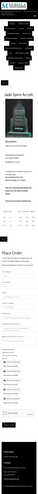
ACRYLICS (29, 28)
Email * (4, 293)
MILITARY (12, 63)
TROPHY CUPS (26, 33)
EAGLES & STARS (23, 63)
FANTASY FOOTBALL (26, 38)
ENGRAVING (28, 48)
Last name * (6, 282)
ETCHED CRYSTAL (11, 28)
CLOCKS (21, 28)
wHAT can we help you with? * (13, 336)
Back (5, 83)
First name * (6, 272)
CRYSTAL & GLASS (23, 23)
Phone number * (8, 303)
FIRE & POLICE (23, 43)
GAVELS (28, 58)
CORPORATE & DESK (13, 33)
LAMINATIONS (19, 68)
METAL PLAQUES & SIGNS (15, 58)
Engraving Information (11, 324)
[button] (35, 16)
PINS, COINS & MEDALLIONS (14, 48)
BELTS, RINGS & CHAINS (22, 53)
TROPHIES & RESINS (11, 38)
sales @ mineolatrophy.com (11, 479)
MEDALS (13, 43)
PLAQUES (12, 23)
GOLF (10, 53)
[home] (13, 5)
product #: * (6, 313)
